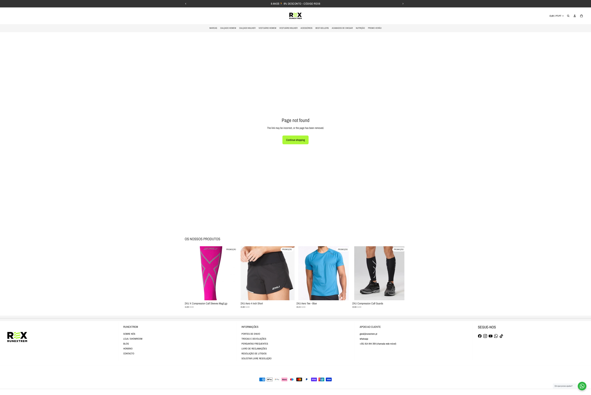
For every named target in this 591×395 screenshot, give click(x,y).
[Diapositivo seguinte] (403, 3)
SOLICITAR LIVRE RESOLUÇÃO (256, 358)
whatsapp (364, 338)
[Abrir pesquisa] (568, 15)
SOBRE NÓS (129, 333)
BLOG (126, 343)
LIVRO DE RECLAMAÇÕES (254, 348)
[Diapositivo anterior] (185, 3)
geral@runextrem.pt (368, 333)
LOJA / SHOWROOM (132, 338)
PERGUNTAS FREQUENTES (254, 343)
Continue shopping (295, 140)
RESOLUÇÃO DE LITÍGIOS (254, 353)
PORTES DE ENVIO (250, 333)
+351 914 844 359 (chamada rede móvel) (378, 343)
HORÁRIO (128, 348)
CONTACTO (128, 353)
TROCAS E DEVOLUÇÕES (253, 338)
